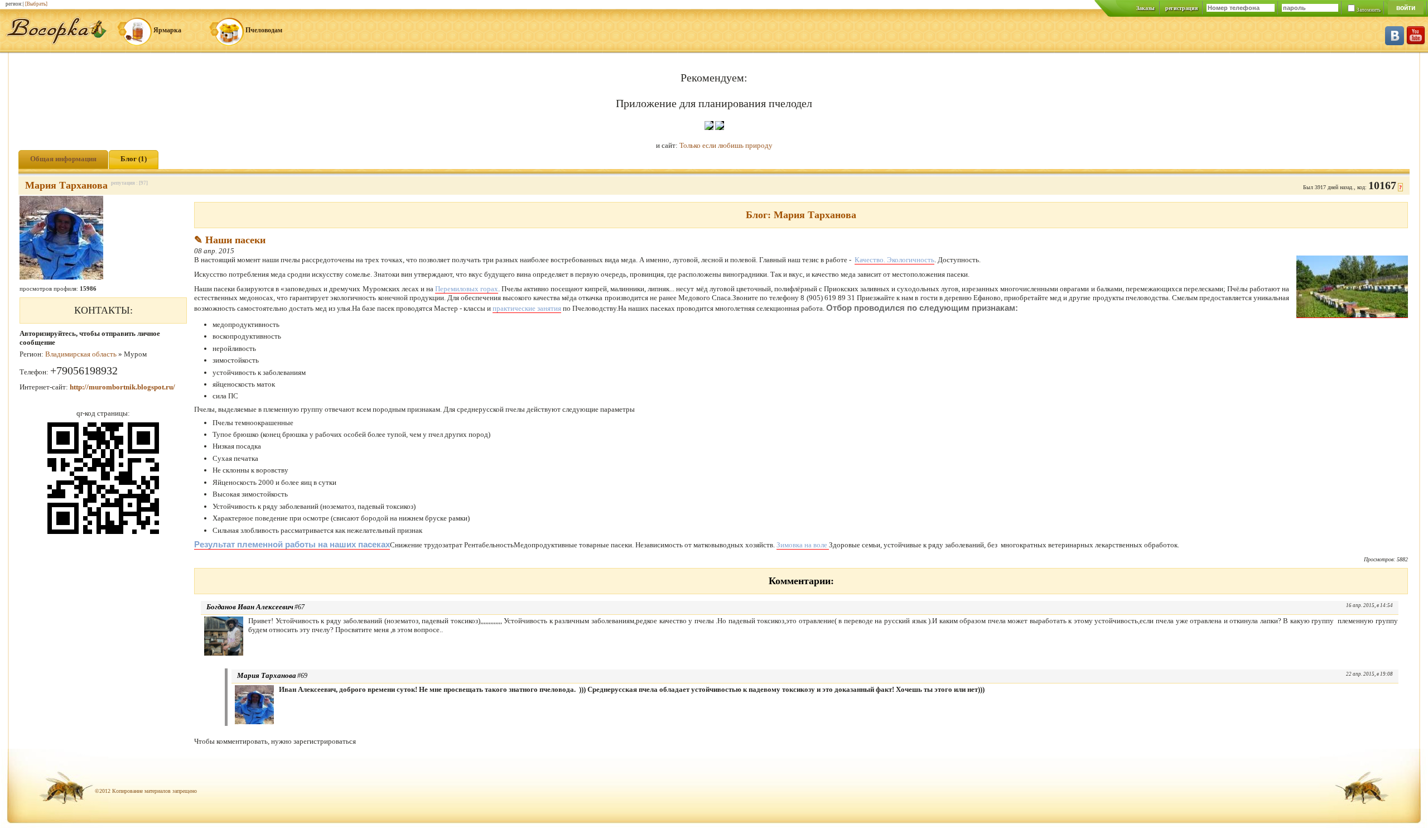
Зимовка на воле (802, 545)
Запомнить (1369, 10)
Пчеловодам (263, 30)
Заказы (1145, 8)
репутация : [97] (129, 183)
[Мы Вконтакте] (1394, 42)
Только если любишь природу (726, 145)
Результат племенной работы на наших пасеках (292, 544)
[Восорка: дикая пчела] (56, 42)
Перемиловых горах (466, 289)
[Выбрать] (36, 4)
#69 (302, 676)
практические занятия (527, 308)
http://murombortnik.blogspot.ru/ (122, 387)
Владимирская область (81, 354)
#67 (300, 607)
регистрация (1181, 8)
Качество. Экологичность (894, 260)
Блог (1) (133, 159)
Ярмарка (167, 30)
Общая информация (63, 159)
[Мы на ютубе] (1415, 42)
